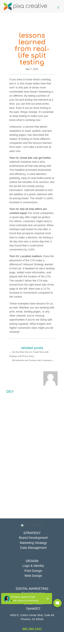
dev (10, 391)
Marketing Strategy (33, 543)
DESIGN (32, 561)
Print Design (33, 571)
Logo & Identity (33, 566)
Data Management (33, 548)
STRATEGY (32, 533)
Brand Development (33, 538)
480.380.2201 (32, 629)
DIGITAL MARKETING (32, 588)
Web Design (33, 576)
